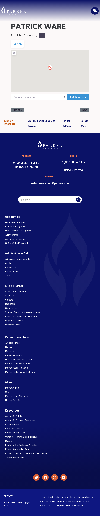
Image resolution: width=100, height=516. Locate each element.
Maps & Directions (14, 320)
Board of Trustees (14, 428)
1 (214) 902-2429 (73, 170)
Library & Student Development (21, 316)
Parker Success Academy (17, 363)
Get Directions (78, 97)
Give (7, 391)
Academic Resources (15, 238)
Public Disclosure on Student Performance (26, 453)
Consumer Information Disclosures (22, 436)
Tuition (8, 275)
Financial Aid (11, 271)
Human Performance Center (19, 359)
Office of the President (16, 243)
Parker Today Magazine (16, 395)
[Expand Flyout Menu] (95, 10)
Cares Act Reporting (15, 432)
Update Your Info (13, 400)
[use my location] (64, 97)
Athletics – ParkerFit (15, 291)
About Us (9, 295)
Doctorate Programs (15, 222)
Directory (10, 440)
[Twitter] (36, 477)
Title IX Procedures (14, 457)
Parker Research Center (17, 367)
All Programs (11, 234)
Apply (8, 263)
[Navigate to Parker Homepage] (13, 10)
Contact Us (10, 267)
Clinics (8, 346)
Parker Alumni (12, 387)
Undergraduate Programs (18, 230)
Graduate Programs (15, 226)
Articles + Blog (12, 342)
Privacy (8, 496)
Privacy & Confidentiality (17, 449)
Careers (9, 299)
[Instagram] (54, 477)
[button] (50, 67)
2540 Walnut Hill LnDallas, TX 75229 (26, 165)
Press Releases (12, 324)
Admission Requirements (17, 258)
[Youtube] (63, 477)
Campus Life (11, 307)
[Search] (78, 199)
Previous (17, 109)
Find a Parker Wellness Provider (21, 445)
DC (41, 35)
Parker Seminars (13, 355)
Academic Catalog (14, 415)
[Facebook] (45, 477)
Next (84, 109)
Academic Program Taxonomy (20, 420)
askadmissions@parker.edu (50, 183)
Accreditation (12, 424)
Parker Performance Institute (20, 371)
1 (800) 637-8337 (73, 162)
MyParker (10, 351)
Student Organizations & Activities (22, 312)
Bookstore (10, 303)
